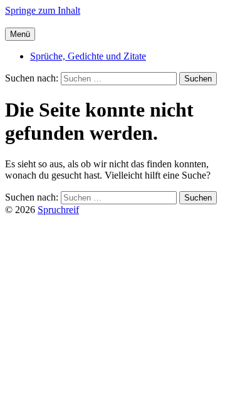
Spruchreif (58, 209)
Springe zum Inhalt (42, 10)
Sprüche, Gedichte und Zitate (88, 56)
